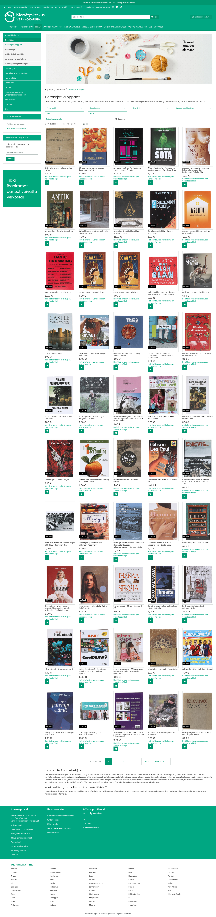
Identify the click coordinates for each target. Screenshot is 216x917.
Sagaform (132, 905)
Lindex (92, 879)
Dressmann (16, 890)
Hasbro (53, 883)
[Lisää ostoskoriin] (47, 182)
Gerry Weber (55, 872)
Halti (52, 879)
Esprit (13, 898)
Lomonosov (94, 887)
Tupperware (173, 879)
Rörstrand (132, 901)
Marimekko (94, 894)
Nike (130, 872)
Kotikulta (93, 869)
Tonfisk (171, 872)
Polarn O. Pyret (134, 883)
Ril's (130, 898)
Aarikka (14, 869)
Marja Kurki (93, 898)
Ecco (13, 894)
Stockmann (173, 869)
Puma (131, 887)
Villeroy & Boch (174, 894)
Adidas (14, 872)
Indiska (53, 905)
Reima (131, 890)
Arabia (13, 876)
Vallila (170, 883)
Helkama (54, 887)
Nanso (131, 869)
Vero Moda (172, 887)
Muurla (92, 905)
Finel (13, 901)
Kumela (92, 872)
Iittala (52, 901)
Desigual (14, 887)
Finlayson (15, 905)
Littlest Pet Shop (96, 883)
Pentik (131, 879)
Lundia (92, 890)
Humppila (54, 898)
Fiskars (53, 869)
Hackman (54, 876)
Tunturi (171, 876)
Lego (91, 876)
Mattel (92, 901)
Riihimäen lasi (134, 894)
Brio (12, 883)
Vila (169, 890)
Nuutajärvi (132, 876)
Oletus (73, 124)
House (53, 894)
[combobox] (115, 17)
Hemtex (53, 890)
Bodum (14, 879)
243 (147, 761)
